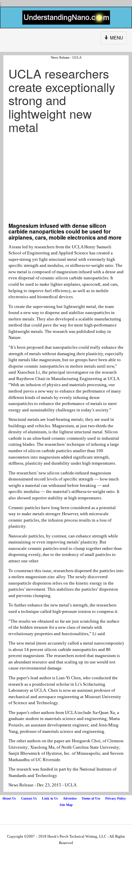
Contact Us (29, 798)
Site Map (66, 805)
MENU (114, 39)
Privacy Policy (115, 798)
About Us (9, 798)
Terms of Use (91, 798)
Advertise (69, 798)
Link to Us (50, 798)
